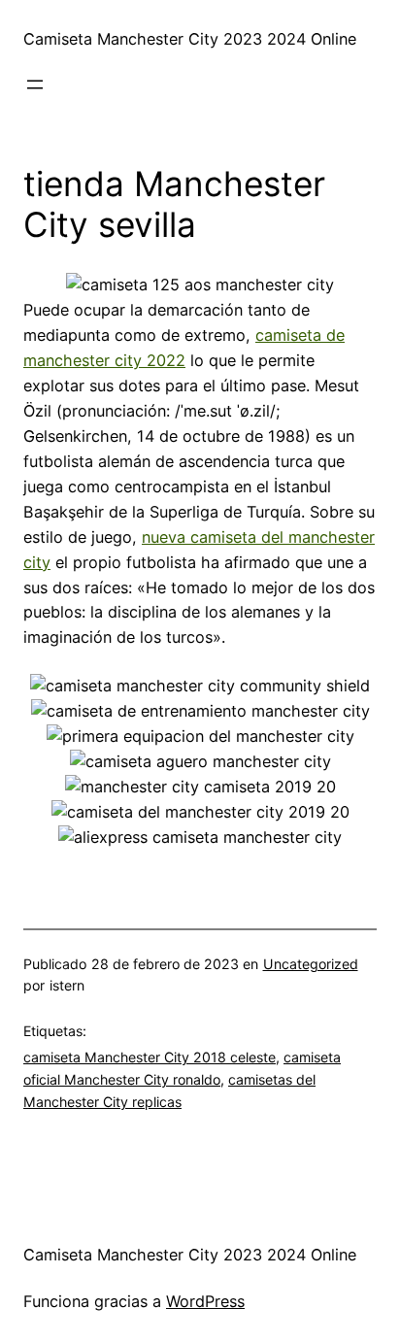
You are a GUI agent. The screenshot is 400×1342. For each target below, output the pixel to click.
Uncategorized (310, 964)
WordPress (205, 1301)
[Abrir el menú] (35, 84)
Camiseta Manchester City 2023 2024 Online (189, 39)
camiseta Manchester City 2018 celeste (149, 1057)
